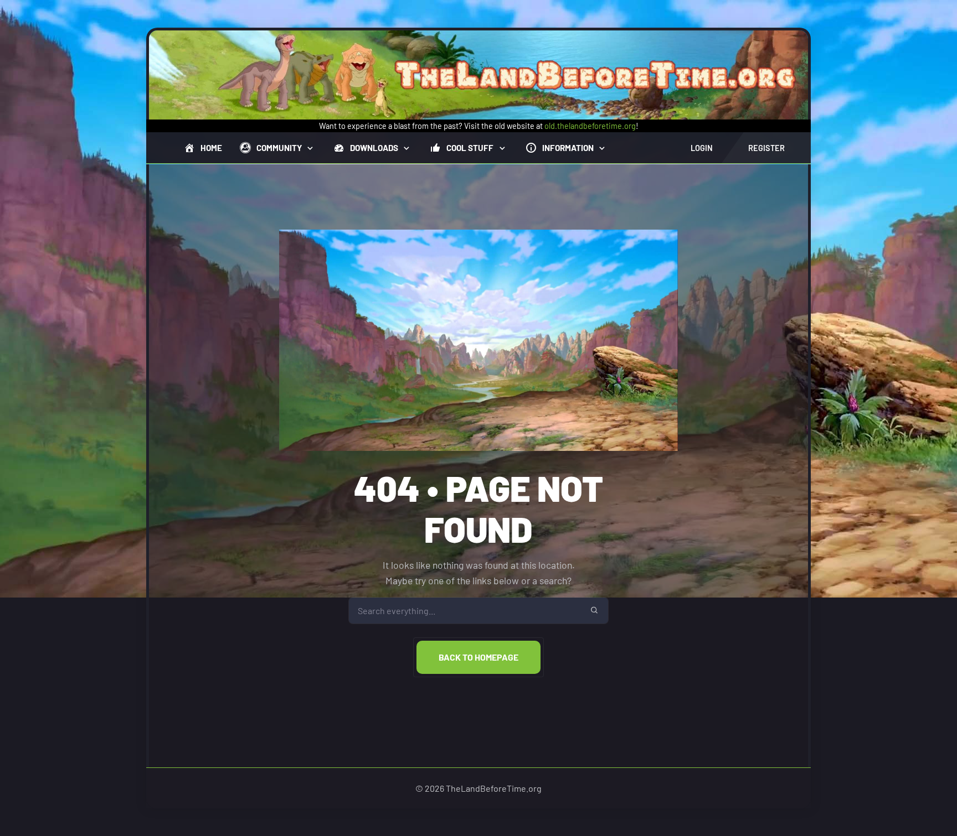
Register (766, 148)
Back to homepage (478, 657)
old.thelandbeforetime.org (590, 126)
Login (702, 148)
